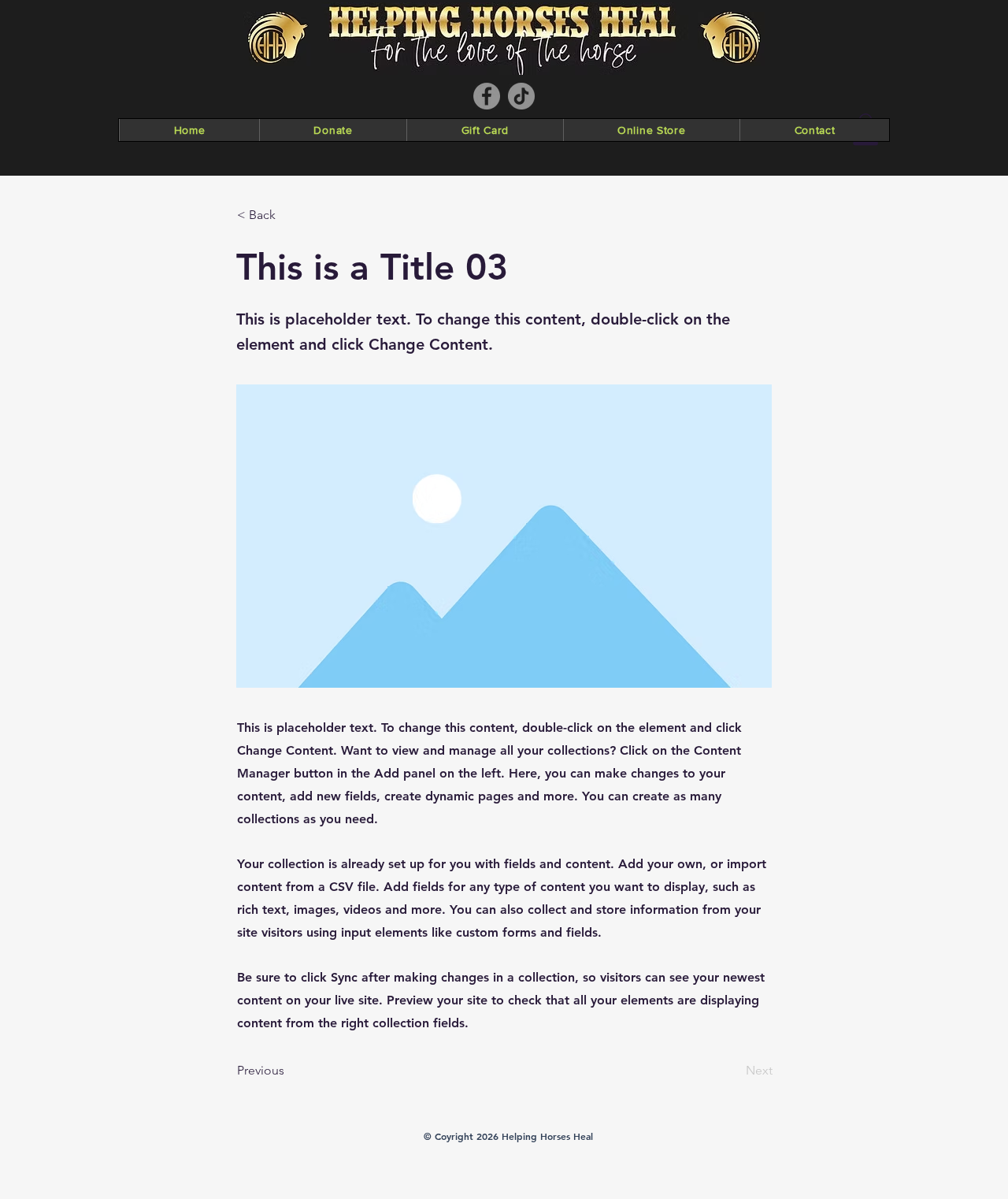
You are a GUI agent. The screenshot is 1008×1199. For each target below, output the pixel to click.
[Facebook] (486, 96)
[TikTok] (521, 96)
